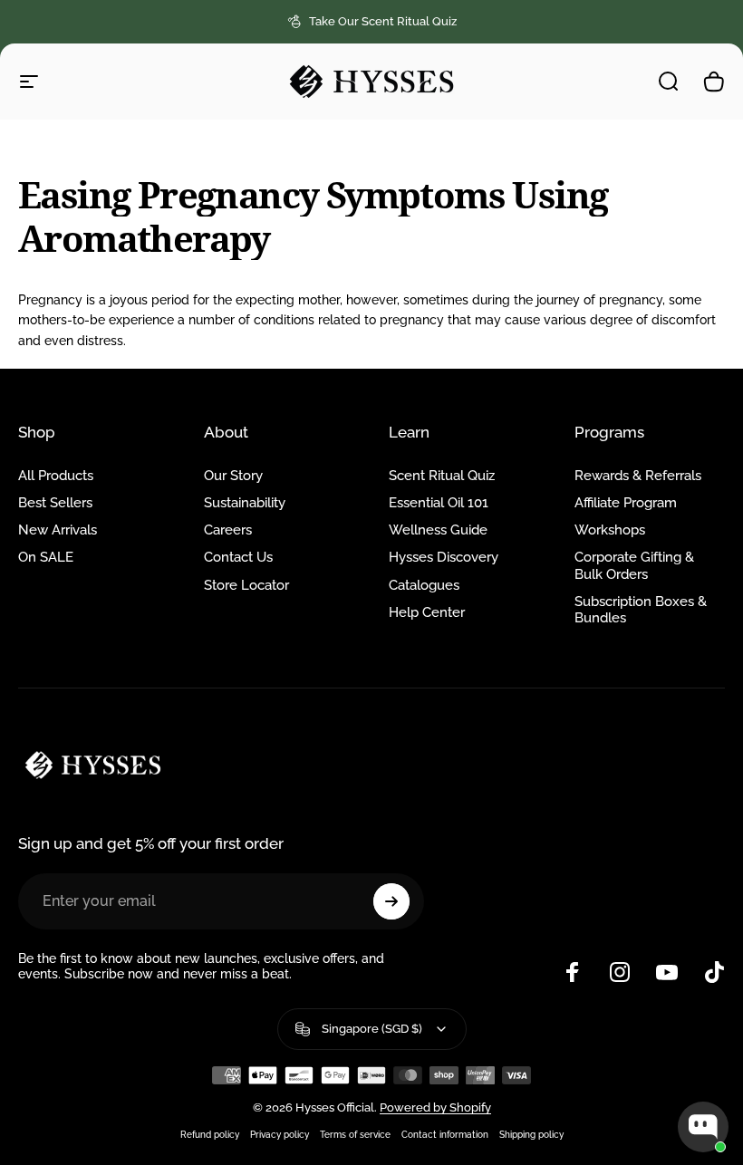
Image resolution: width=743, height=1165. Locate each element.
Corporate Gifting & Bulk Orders (634, 565)
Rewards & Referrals (637, 475)
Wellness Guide (438, 529)
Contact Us (238, 556)
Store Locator (246, 584)
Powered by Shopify (435, 1107)
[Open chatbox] (703, 1127)
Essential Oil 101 (438, 502)
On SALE (45, 556)
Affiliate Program (625, 502)
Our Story (233, 475)
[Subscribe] (391, 901)
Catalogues (424, 584)
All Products (55, 475)
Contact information (444, 1134)
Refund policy (209, 1134)
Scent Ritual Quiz (442, 475)
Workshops (609, 529)
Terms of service (355, 1134)
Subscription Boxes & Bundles (640, 609)
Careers (228, 529)
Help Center (427, 612)
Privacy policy (279, 1134)
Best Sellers (55, 502)
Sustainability (244, 502)
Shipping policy (531, 1134)
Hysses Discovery (443, 556)
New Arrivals (57, 529)
